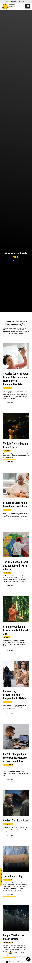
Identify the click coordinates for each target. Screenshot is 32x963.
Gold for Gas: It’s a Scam (15, 820)
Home (14, 260)
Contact (6, 1)
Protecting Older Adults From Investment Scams (16, 504)
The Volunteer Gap (12, 876)
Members (21, 1)
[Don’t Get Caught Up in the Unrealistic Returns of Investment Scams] (16, 736)
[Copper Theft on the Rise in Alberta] (16, 918)
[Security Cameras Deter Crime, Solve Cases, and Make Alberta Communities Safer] (16, 356)
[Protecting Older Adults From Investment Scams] (16, 485)
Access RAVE (13, 1)
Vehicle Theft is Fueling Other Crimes (15, 445)
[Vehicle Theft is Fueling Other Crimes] (16, 426)
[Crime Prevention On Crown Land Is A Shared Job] (16, 609)
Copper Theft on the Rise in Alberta (13, 937)
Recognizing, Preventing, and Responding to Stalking (15, 694)
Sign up (5, 328)
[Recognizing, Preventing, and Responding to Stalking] (16, 674)
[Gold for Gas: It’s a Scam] (16, 803)
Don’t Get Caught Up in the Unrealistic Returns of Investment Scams (15, 757)
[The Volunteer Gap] (16, 859)
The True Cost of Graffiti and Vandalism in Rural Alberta (16, 565)
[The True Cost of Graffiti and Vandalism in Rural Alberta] (16, 544)
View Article (10, 402)
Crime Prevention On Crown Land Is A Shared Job (15, 630)
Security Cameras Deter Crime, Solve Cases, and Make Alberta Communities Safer (15, 379)
